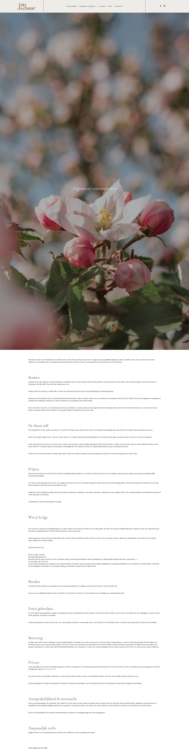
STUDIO (102, 6)
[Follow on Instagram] (164, 5)
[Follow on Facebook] (160, 5)
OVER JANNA (71, 6)
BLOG (110, 6)
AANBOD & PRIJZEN (87, 6)
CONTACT (119, 6)
